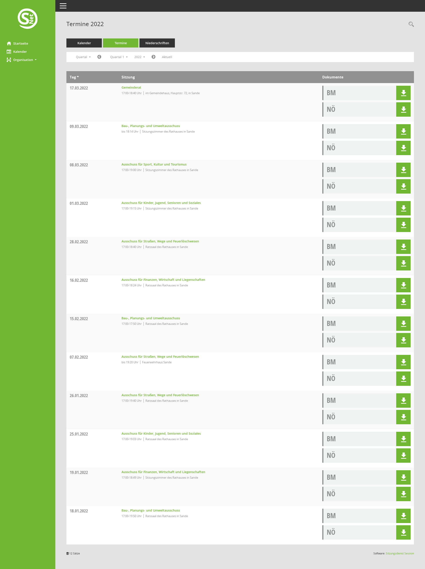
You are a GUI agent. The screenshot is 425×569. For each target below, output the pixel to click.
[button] (27, 60)
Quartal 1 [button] (117, 57)
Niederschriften (157, 43)
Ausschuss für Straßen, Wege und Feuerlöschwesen (160, 241)
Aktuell (167, 57)
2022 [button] (138, 57)
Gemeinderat (131, 87)
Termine (121, 43)
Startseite (20, 43)
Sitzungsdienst (400, 553)
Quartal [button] (82, 57)
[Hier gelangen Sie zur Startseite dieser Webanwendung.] (27, 19)
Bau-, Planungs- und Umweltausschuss (151, 126)
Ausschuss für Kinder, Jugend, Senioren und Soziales (161, 203)
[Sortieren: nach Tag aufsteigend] (78, 77)
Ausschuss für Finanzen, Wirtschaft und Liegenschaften (163, 280)
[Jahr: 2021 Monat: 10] (99, 57)
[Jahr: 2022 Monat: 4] (153, 57)
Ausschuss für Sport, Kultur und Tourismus (154, 164)
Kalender (20, 51)
